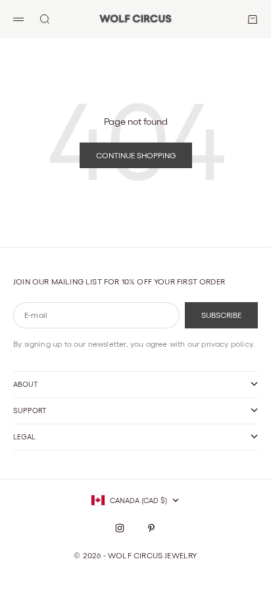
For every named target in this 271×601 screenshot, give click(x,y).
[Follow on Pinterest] (151, 528)
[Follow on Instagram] (119, 528)
